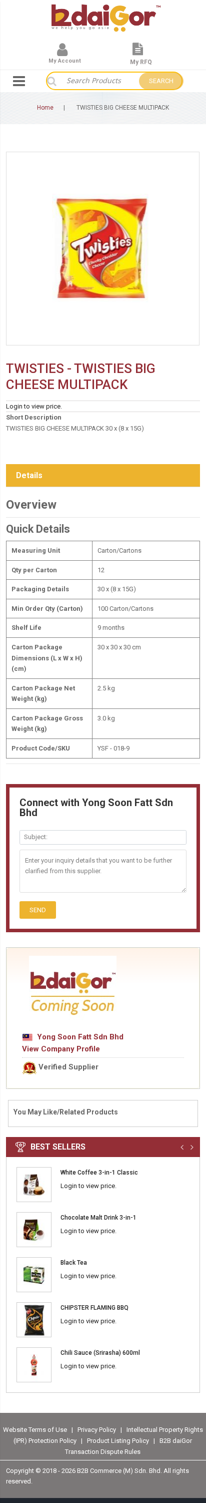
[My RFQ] (137, 53)
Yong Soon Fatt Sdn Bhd (78, 1036)
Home (45, 107)
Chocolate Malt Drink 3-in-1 (98, 1217)
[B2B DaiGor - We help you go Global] (106, 11)
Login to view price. (34, 406)
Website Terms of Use (35, 1429)
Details (29, 475)
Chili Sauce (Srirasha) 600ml (100, 1352)
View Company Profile (61, 1048)
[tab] (103, 476)
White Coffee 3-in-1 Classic (99, 1172)
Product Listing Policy (118, 1440)
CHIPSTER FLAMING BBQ (94, 1307)
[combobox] (97, 81)
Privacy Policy (98, 1429)
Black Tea (73, 1262)
